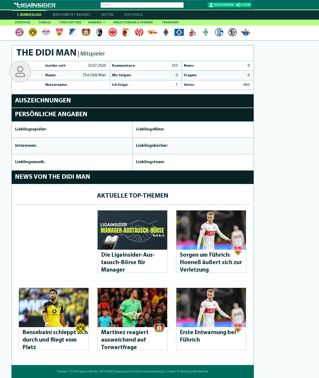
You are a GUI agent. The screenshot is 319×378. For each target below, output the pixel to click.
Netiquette (200, 371)
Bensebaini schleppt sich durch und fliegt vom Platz (55, 340)
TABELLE (45, 22)
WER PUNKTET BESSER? (71, 15)
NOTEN (107, 15)
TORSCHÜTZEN (70, 22)
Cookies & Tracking (178, 371)
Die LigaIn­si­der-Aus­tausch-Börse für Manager (128, 262)
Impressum (122, 371)
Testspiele (133, 15)
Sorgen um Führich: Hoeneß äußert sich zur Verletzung (211, 262)
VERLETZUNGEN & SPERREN (133, 22)
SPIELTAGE (22, 22)
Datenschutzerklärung (147, 371)
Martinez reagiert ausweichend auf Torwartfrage (125, 340)
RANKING (95, 22)
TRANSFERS (170, 22)
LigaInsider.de (88, 371)
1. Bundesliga (29, 15)
